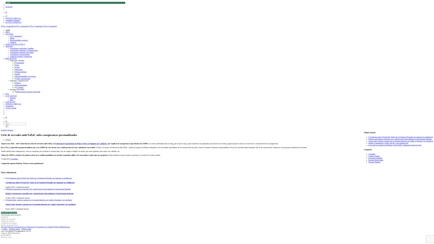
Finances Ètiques (374, 162)
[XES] (56, 227)
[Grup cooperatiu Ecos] (17, 227)
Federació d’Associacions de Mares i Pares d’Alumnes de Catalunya (81, 144)
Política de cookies (7, 221)
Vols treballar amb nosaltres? (11, 215)
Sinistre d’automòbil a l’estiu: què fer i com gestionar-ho (388, 143)
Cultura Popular (374, 156)
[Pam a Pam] (25, 229)
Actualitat (14, 159)
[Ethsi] (4, 229)
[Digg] (216, 240)
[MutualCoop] (64, 227)
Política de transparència (9, 225)
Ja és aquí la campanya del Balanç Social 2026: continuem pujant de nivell (394, 145)
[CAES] (4, 227)
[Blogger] (218, 240)
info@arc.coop (6, 237)
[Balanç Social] (14, 229)
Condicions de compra (9, 223)
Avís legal (4, 217)
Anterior (4, 130)
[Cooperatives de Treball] (43, 227)
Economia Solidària (375, 158)
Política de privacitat (8, 219)
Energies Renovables (375, 160)
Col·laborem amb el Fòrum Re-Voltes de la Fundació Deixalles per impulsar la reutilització (40, 183)
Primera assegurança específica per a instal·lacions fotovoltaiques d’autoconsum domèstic (39, 194)
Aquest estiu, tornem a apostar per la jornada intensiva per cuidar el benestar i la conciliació (40, 204)
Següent (10, 130)
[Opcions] (30, 227)
